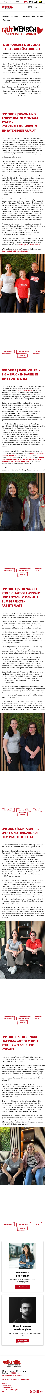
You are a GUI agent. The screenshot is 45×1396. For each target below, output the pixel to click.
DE (30, 7)
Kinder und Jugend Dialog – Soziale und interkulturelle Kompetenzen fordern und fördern (23, 459)
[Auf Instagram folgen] (34, 1391)
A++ (17, 1)
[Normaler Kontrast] (26, 2)
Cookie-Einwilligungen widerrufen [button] (16, 1379)
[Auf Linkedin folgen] (37, 1391)
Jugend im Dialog (24, 390)
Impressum (6, 1386)
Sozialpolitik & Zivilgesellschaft (15, 251)
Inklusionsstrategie (10, 1390)
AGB (4, 1392)
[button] (41, 7)
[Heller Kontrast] (31, 2)
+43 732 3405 (13, 1373)
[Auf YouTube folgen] (41, 1391)
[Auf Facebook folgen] (30, 1391)
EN (36, 7)
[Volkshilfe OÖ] (11, 7)
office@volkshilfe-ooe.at (12, 1375)
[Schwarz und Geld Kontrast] (40, 2)
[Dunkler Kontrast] (35, 2)
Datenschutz (7, 1388)
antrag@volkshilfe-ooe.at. (29, 245)
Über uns (14, 17)
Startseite (5, 17)
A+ (11, 1)
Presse (4, 1383)
